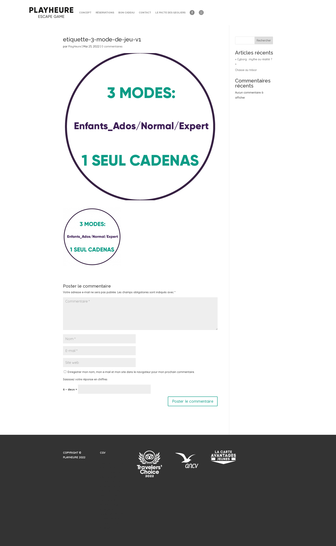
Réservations (105, 12)
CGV (102, 452)
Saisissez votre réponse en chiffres (85, 379)
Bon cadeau (126, 12)
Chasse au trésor (246, 70)
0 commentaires (112, 46)
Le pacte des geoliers (170, 12)
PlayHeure (74, 46)
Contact (145, 12)
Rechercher (264, 40)
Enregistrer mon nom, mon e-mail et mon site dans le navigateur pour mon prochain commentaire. (131, 372)
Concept (85, 12)
